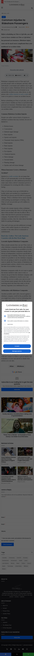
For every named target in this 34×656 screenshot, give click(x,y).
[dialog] (17, 328)
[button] (17, 324)
